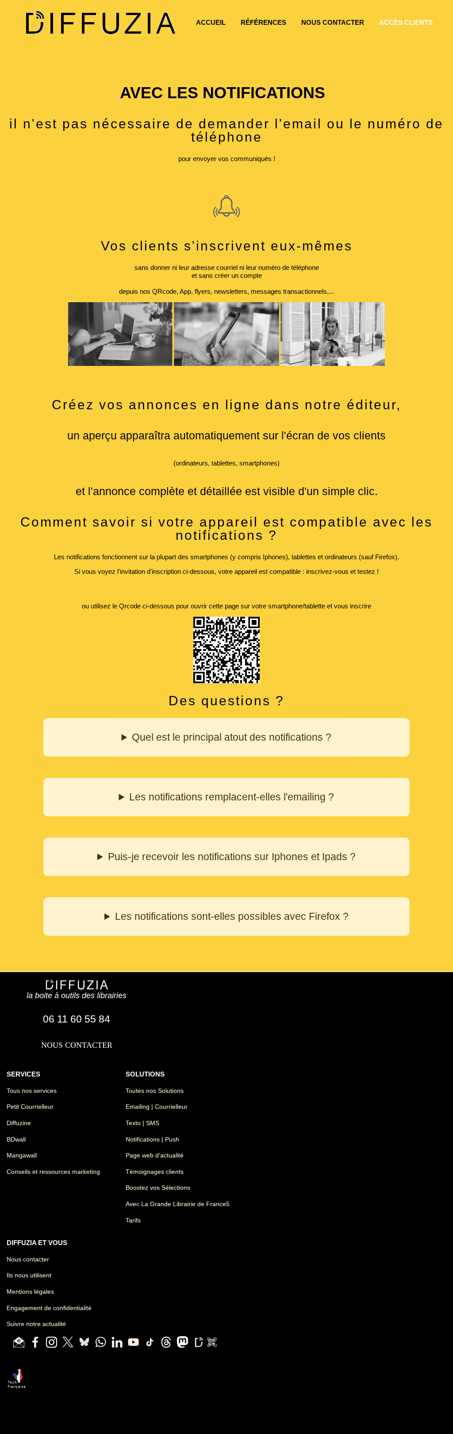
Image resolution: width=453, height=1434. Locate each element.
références (263, 22)
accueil (211, 22)
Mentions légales (30, 1291)
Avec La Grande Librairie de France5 (178, 1203)
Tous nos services (32, 1090)
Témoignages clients (155, 1171)
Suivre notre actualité (36, 1323)
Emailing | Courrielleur (157, 1106)
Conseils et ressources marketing (53, 1171)
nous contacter (332, 22)
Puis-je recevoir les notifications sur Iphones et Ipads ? (232, 856)
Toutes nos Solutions (155, 1090)
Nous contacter (28, 1259)
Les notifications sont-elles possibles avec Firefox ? (232, 916)
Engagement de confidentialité (49, 1307)
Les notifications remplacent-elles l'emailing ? (231, 797)
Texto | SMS (142, 1122)
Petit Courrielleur (30, 1106)
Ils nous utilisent (29, 1275)
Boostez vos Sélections (158, 1187)
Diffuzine (19, 1122)
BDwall (16, 1139)
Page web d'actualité (155, 1155)
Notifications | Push (152, 1139)
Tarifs (133, 1220)
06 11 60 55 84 (76, 1019)
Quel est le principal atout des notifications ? (231, 737)
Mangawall (22, 1155)
